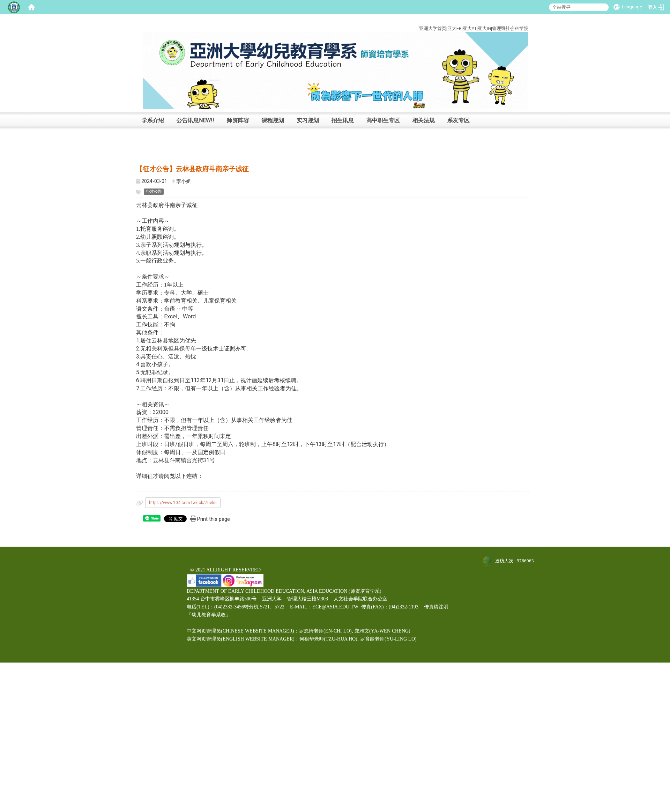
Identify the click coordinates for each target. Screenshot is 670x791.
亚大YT (470, 28)
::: (523, 20)
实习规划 (308, 120)
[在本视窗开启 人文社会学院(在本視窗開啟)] (335, 70)
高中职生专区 (383, 120)
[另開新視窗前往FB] (204, 580)
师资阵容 (238, 120)
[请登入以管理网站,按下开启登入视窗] (14, 7)
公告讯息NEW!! (195, 120)
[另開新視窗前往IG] (242, 580)
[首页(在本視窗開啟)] (31, 7)
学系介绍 (153, 120)
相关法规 (423, 120)
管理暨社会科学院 (510, 28)
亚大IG (484, 28)
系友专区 (458, 120)
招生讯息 (343, 120)
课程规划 (273, 120)
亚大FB (454, 28)
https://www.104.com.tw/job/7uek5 (183, 502)
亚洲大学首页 (432, 28)
